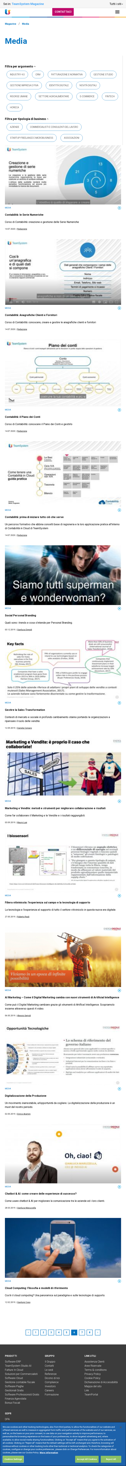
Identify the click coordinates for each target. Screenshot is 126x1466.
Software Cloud (14, 1378)
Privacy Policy (92, 1374)
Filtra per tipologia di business (26, 119)
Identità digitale (59, 85)
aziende (14, 127)
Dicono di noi (52, 1378)
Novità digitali (88, 85)
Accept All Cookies (87, 1459)
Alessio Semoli (24, 1015)
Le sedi (49, 1369)
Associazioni (71, 138)
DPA (7, 1419)
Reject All (111, 1459)
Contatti (49, 1365)
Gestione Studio (103, 74)
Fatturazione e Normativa (67, 74)
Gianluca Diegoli (24, 630)
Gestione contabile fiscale (20, 1382)
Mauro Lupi (22, 822)
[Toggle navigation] (117, 12)
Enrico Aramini (24, 1114)
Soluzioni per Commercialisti (21, 1374)
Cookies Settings (13, 1459)
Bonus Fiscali (12, 1402)
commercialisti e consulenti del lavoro (54, 127)
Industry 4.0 (17, 74)
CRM (37, 74)
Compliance (52, 1382)
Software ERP (13, 1361)
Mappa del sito (93, 1386)
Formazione (52, 1394)
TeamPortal (91, 1394)
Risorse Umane (19, 96)
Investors (50, 1386)
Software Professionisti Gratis (22, 1394)
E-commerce (87, 96)
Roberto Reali (23, 917)
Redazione (22, 229)
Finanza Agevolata (15, 1398)
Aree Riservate (92, 1365)
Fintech (110, 96)
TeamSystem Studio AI (18, 1365)
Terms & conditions (95, 1369)
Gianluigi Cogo (23, 1302)
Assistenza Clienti (94, 1361)
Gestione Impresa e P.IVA (24, 85)
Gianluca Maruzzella (26, 1208)
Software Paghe (14, 1386)
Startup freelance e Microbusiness (31, 138)
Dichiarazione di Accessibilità (101, 1382)
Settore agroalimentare (54, 96)
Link (86, 1390)
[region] (63, 1444)
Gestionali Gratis (14, 1390)
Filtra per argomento (19, 66)
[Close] (120, 1427)
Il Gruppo (50, 1361)
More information (49, 1452)
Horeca (14, 107)
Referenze (51, 1374)
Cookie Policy (92, 1378)
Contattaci (63, 11)
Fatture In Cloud (14, 1369)
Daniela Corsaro (24, 728)
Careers (49, 1390)
